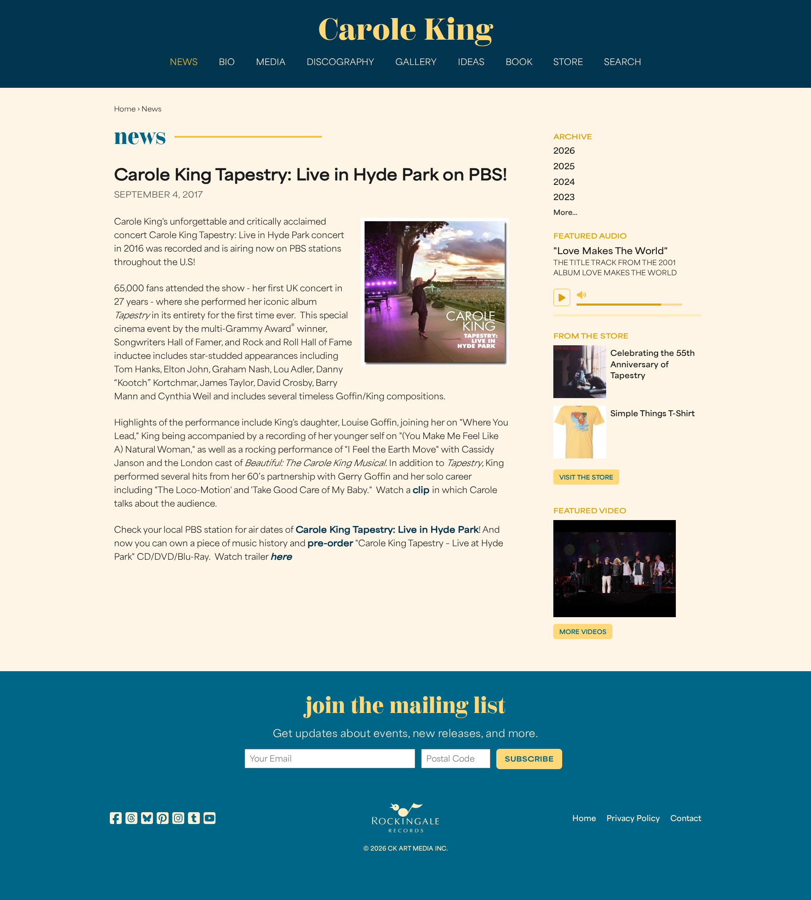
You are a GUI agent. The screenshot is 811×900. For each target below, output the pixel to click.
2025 (564, 167)
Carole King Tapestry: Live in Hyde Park (387, 530)
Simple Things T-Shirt (652, 414)
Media (271, 63)
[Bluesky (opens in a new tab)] (147, 820)
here (281, 557)
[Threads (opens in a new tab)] (131, 820)
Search (622, 63)
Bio (227, 63)
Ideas (471, 63)
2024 (564, 183)
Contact (685, 819)
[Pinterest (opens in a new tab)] (163, 820)
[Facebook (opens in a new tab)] (116, 820)
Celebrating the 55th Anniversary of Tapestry (652, 365)
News (184, 63)
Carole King (405, 29)
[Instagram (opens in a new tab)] (178, 820)
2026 (564, 152)
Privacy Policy (633, 819)
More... (565, 213)
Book (519, 63)
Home (125, 109)
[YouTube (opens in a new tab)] (209, 820)
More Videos (583, 632)
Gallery (416, 63)
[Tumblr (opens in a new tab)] (194, 820)
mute (582, 295)
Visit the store (586, 478)
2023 (564, 198)
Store (568, 63)
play (561, 297)
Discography (340, 63)
